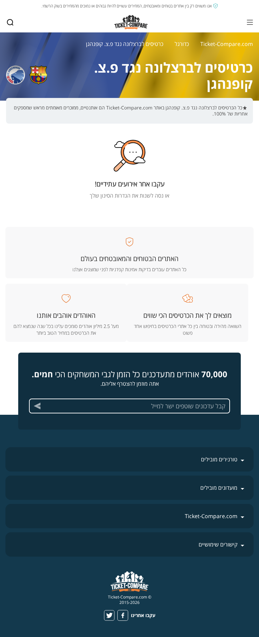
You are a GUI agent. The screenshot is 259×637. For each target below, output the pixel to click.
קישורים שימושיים (218, 544)
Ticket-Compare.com (226, 44)
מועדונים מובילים (218, 487)
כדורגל (182, 44)
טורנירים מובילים (219, 459)
